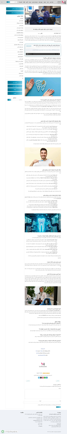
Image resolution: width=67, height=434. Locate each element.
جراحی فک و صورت (20, 39)
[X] (41, 378)
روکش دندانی (21, 59)
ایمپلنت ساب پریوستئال (20, 23)
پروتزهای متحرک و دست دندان (18, 35)
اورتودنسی (21, 18)
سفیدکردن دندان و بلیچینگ (19, 61)
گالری (27, 2)
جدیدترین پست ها (20, 37)
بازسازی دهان (21, 25)
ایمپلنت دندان (21, 20)
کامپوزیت (22, 71)
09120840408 (38, 419)
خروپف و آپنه (40, 2)
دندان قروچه (21, 49)
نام (60, 401)
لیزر (22, 78)
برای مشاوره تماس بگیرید (14, 12)
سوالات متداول (40, 424)
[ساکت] (29, 54)
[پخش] (58, 54)
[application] (43, 54)
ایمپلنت (45, 2)
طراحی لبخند (21, 66)
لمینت (48, 2)
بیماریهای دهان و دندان (20, 30)
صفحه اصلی (51, 2)
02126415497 (39, 417)
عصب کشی (21, 68)
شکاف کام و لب (21, 63)
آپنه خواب (37, 353)
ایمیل (40, 401)
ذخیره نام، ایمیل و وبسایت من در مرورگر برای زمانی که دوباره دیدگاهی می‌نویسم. (49, 404)
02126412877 (34, 417)
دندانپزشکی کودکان (20, 56)
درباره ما (30, 2)
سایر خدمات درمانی (35, 2)
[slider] (27, 54)
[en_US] (1, 2)
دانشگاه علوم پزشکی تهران (41, 355)
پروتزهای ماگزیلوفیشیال (20, 32)
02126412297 (30, 417)
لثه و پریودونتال (21, 73)
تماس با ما (20, 2)
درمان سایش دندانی (20, 47)
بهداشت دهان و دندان (20, 28)
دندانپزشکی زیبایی (20, 54)
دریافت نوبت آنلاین (15, 8)
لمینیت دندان (21, 75)
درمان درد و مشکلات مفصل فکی (18, 44)
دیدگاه (60, 388)
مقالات (24, 2)
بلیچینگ (15, 89)
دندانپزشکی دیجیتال (20, 51)
